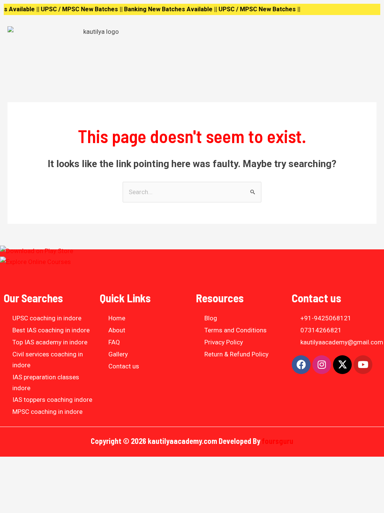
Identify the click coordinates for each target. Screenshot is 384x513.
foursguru (277, 440)
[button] (286, 33)
